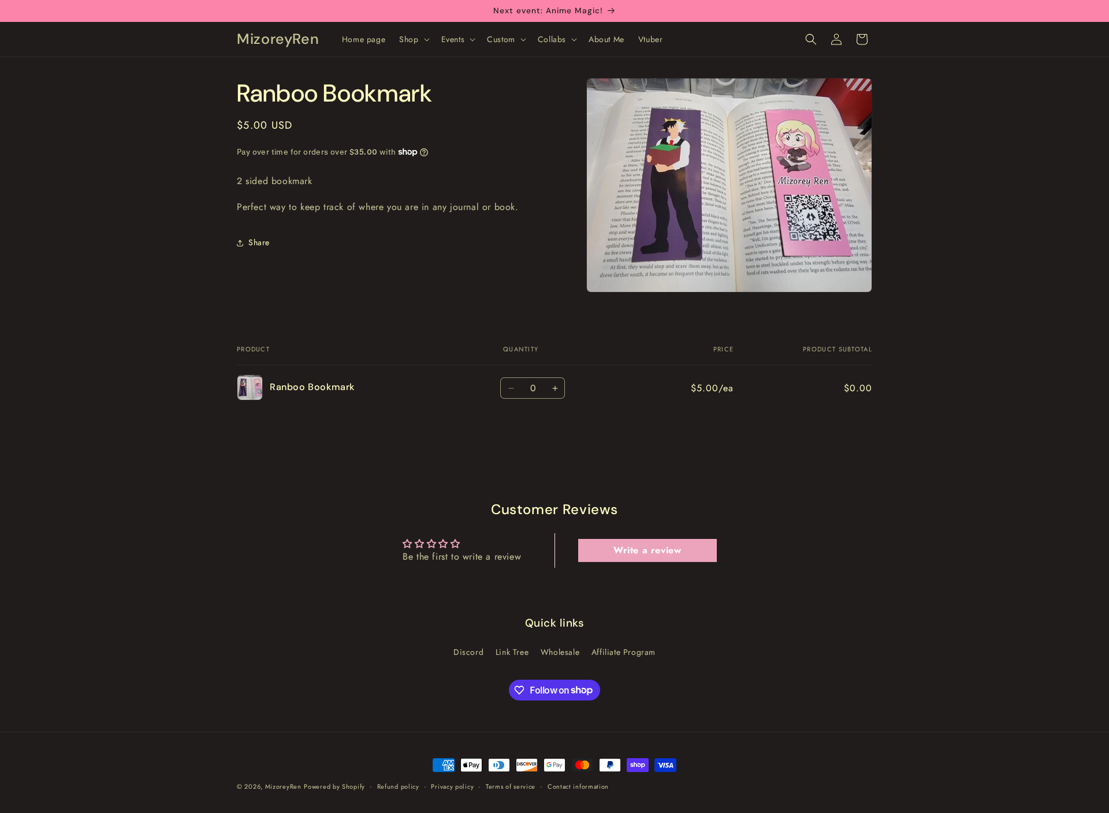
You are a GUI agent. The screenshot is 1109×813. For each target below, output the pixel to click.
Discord (468, 651)
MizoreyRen (283, 786)
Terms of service (510, 785)
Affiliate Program (623, 651)
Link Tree (512, 651)
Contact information (578, 785)
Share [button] (259, 242)
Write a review (647, 550)
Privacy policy (452, 785)
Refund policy (398, 785)
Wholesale (560, 651)
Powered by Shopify (334, 786)
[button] (413, 39)
